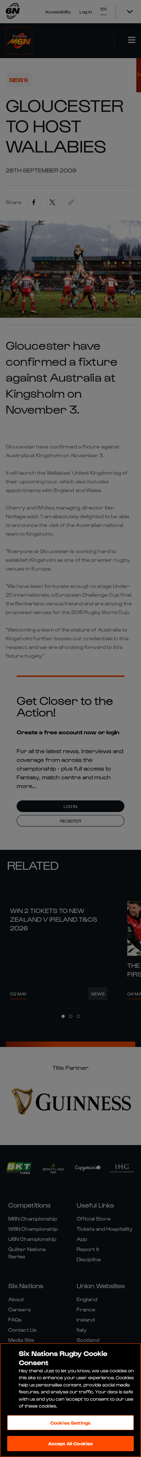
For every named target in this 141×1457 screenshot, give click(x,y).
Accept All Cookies (70, 1443)
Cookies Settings (70, 1422)
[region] (70, 1400)
